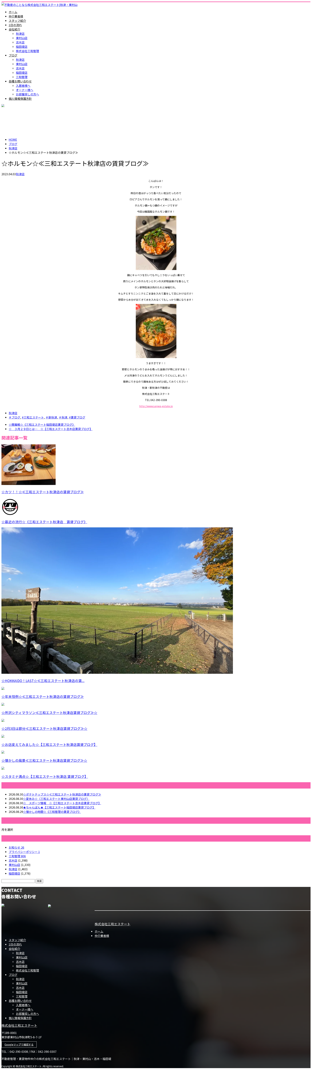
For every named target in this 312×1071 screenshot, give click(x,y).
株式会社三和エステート (112, 924)
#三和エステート (33, 417)
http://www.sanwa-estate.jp (156, 406)
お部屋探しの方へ (27, 94)
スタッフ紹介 (17, 20)
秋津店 (20, 33)
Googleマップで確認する (19, 1044)
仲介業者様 (16, 16)
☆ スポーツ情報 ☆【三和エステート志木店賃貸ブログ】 (62, 803)
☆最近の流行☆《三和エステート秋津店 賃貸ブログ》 (44, 521)
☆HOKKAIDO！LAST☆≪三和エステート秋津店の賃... (42, 680)
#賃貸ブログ (77, 417)
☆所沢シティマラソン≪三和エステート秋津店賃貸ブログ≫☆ (49, 712)
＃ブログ (14, 417)
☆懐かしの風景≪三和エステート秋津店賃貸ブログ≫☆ (44, 760)
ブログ (13, 55)
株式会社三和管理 (27, 51)
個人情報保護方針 (20, 98)
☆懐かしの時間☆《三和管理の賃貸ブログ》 (52, 811)
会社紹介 (14, 29)
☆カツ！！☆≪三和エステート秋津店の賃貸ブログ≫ (42, 491)
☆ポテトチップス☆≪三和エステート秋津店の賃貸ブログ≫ (62, 794)
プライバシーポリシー (24, 852)
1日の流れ (15, 25)
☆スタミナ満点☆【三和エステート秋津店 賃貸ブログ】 (44, 776)
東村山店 (21, 38)
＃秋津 (63, 417)
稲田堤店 (21, 46)
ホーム (13, 12)
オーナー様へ (24, 90)
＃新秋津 (51, 417)
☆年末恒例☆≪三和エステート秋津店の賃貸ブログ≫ (42, 696)
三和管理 (21, 77)
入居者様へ (23, 85)
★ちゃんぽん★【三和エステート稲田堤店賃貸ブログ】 (59, 807)
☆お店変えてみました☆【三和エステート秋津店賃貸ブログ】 (49, 744)
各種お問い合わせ (20, 81)
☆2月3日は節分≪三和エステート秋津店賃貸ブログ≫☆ (44, 728)
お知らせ (16, 847)
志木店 (20, 42)
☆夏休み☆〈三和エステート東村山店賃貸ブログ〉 (56, 798)
